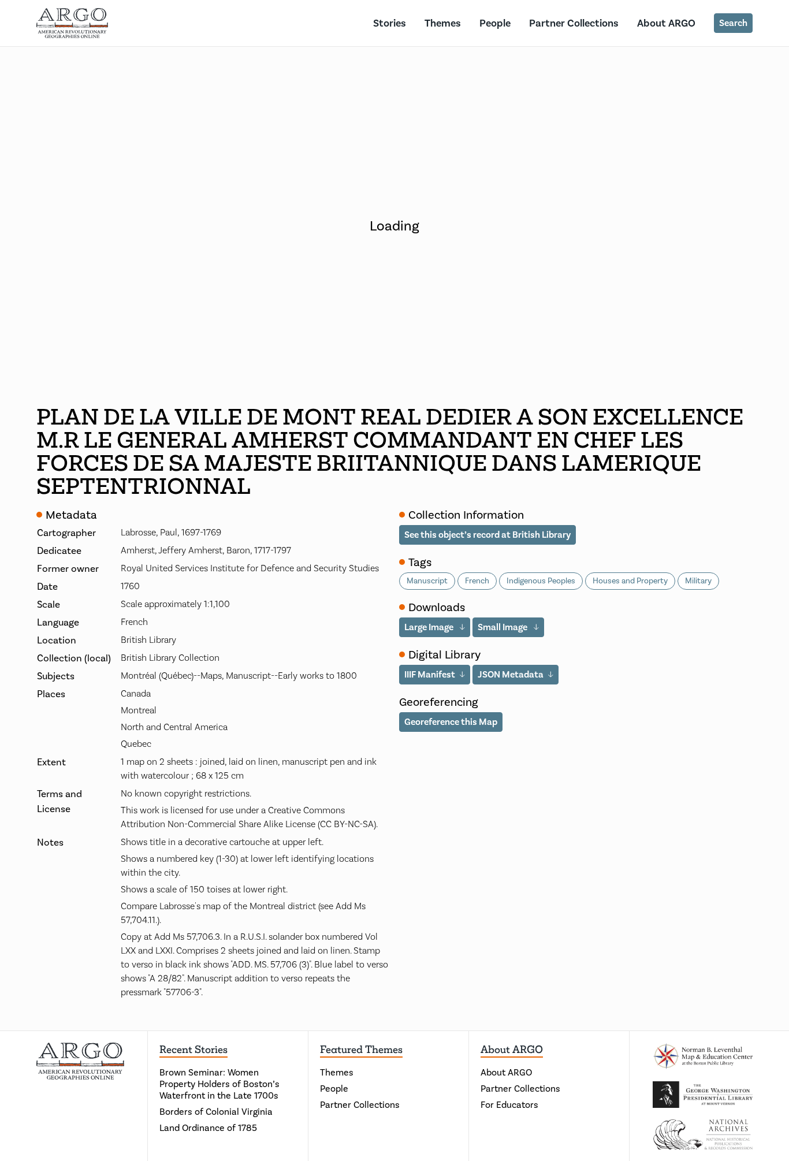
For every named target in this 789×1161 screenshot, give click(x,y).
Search (733, 22)
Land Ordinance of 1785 (208, 1127)
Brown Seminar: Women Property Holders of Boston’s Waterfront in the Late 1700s (219, 1084)
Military (698, 581)
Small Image (503, 627)
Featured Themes (361, 1049)
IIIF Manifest (429, 674)
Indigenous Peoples (541, 581)
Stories (389, 23)
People (495, 23)
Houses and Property (630, 581)
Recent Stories (193, 1049)
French (477, 581)
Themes (443, 23)
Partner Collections (574, 23)
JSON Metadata (511, 674)
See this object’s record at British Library (487, 534)
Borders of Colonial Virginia (216, 1111)
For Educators (509, 1104)
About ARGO (666, 23)
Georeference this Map (450, 721)
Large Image (429, 627)
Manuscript (427, 581)
